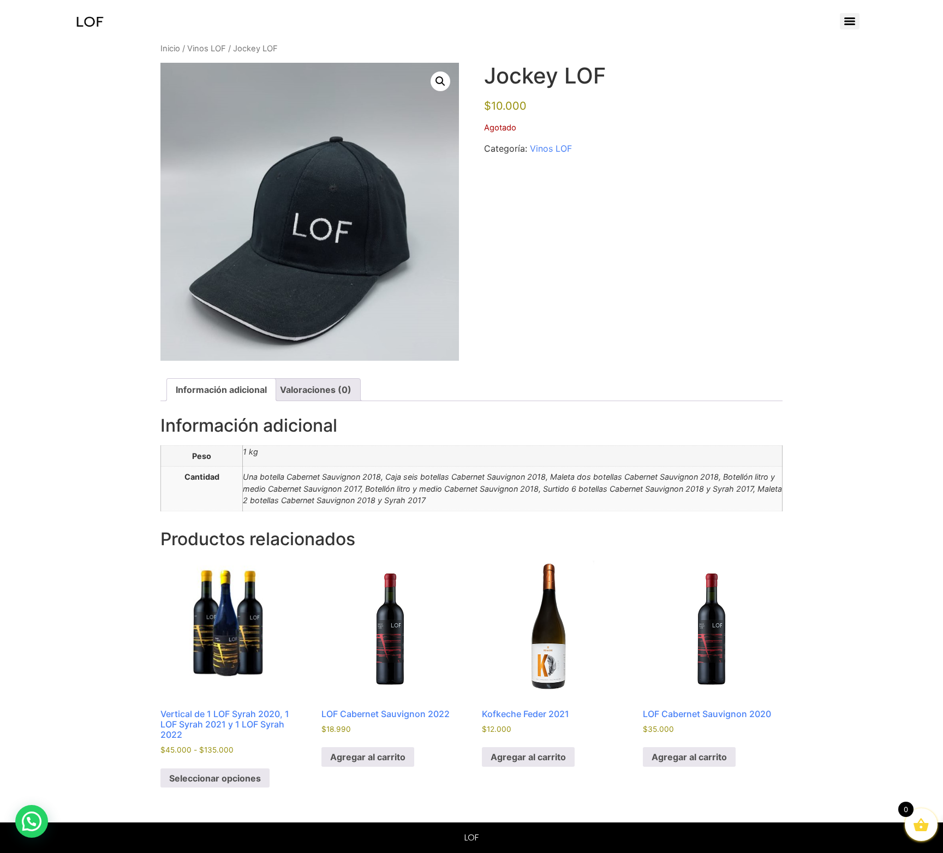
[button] (440, 81)
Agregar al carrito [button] (367, 756)
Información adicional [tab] (221, 389)
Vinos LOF (206, 48)
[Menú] (850, 21)
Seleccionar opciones (215, 778)
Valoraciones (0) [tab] (315, 389)
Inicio (170, 48)
